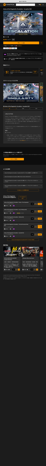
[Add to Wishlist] (41, 43)
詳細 (23, 108)
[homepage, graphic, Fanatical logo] (8, 4)
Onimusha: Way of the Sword (28, 258)
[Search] (34, 5)
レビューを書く (14, 159)
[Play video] (21, 92)
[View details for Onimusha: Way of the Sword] (30, 252)
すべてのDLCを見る (23, 197)
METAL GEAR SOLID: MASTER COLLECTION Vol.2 (10, 259)
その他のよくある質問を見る (23, 190)
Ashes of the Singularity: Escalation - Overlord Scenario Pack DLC (16, 225)
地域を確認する (19, 45)
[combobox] (26, 5)
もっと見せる (22, 140)
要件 (36, 108)
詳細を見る (13, 59)
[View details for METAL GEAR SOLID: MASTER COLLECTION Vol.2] (12, 252)
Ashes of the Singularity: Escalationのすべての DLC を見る (23, 239)
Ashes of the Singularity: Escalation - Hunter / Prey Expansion (16, 202)
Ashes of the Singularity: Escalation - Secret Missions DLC (15, 209)
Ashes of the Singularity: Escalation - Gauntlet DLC (14, 232)
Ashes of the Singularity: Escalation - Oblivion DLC (14, 217)
